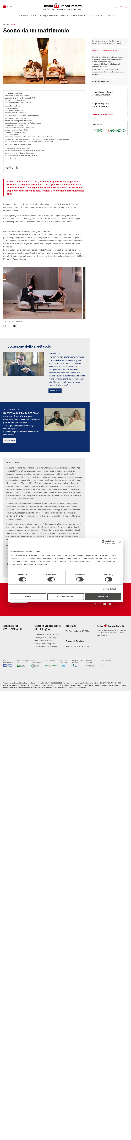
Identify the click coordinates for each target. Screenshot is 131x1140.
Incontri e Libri (78, 15)
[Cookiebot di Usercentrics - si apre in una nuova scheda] (103, 542)
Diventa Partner (98, 107)
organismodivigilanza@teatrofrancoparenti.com (21, 687)
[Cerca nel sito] (116, 7)
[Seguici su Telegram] (110, 604)
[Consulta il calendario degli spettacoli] (121, 7)
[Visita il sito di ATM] (106, 665)
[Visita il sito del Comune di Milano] (37, 665)
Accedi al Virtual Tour (101, 95)
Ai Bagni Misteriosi (49, 15)
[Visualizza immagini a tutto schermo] (15, 326)
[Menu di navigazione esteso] (4, 6)
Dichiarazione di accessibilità (82, 685)
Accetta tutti (102, 596)
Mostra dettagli (109, 589)
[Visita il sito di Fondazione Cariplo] (92, 665)
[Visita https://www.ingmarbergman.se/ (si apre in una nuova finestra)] (12, 168)
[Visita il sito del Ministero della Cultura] (9, 665)
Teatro (34, 15)
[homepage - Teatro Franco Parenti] (65, 6)
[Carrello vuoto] (126, 7)
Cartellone (23, 15)
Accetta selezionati (65, 596)
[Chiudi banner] (120, 542)
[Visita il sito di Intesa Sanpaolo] (51, 665)
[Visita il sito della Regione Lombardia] (23, 665)
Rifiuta (28, 596)
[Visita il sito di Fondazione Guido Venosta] (78, 665)
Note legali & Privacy (11, 685)
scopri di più (55, 391)
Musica (64, 15)
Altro (109, 15)
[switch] (51, 579)
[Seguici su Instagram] (95, 604)
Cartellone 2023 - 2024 (101, 82)
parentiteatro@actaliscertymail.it (85, 683)
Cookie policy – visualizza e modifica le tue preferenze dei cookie (45, 685)
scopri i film (10, 441)
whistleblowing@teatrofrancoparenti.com (110, 685)
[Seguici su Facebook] (100, 604)
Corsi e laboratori (97, 15)
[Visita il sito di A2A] (64, 665)
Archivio (6, 24)
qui (118, 41)
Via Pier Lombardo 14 (75, 631)
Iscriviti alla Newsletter (102, 114)
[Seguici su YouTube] (105, 604)
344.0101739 (83, 646)
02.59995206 (12, 629)
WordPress (82, 687)
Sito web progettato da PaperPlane (53, 687)
